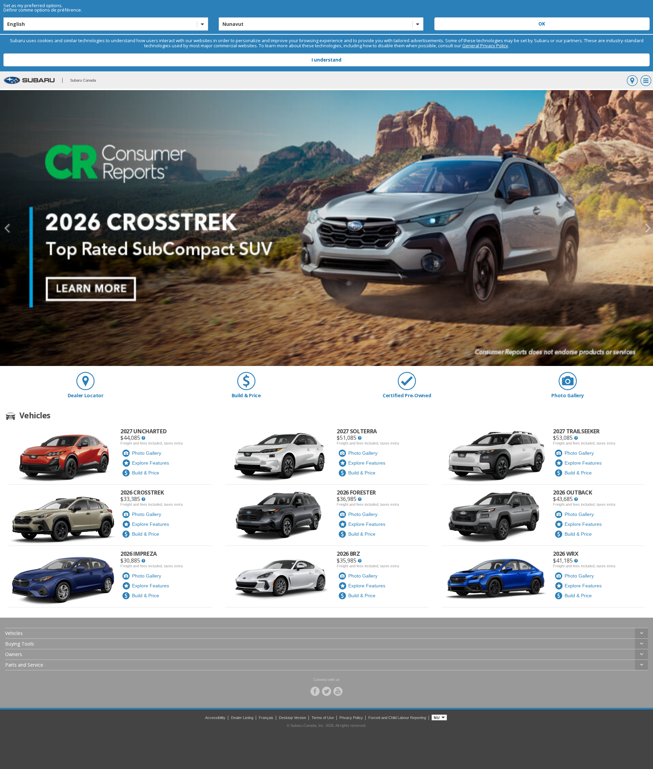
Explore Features (150, 463)
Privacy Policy (351, 718)
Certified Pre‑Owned (407, 395)
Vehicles (14, 633)
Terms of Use (323, 718)
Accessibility (215, 718)
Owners (13, 654)
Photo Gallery (567, 395)
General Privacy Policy (485, 46)
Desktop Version (292, 718)
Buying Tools (19, 643)
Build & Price (246, 395)
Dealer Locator (85, 395)
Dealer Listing (242, 718)
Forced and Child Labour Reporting (397, 718)
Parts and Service (24, 665)
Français (266, 718)
